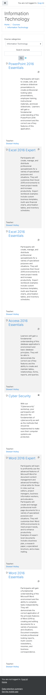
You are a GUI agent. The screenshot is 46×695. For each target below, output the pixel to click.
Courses (16, 24)
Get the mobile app (10, 691)
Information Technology (17, 27)
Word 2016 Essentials (17, 575)
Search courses (23, 50)
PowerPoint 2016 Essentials (21, 66)
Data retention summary (12, 689)
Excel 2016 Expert (22, 150)
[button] (26, 58)
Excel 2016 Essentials (17, 234)
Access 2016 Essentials (18, 323)
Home (7, 24)
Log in (24, 679)
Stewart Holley (12, 143)
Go (21, 58)
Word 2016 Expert (22, 458)
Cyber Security (20, 396)
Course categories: (12, 39)
